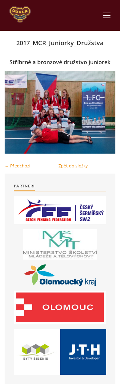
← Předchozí (17, 166)
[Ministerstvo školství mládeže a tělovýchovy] (60, 244)
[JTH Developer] (60, 352)
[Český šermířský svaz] (60, 210)
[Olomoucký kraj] (60, 275)
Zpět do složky (73, 166)
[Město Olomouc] (60, 307)
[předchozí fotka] (15, 112)
